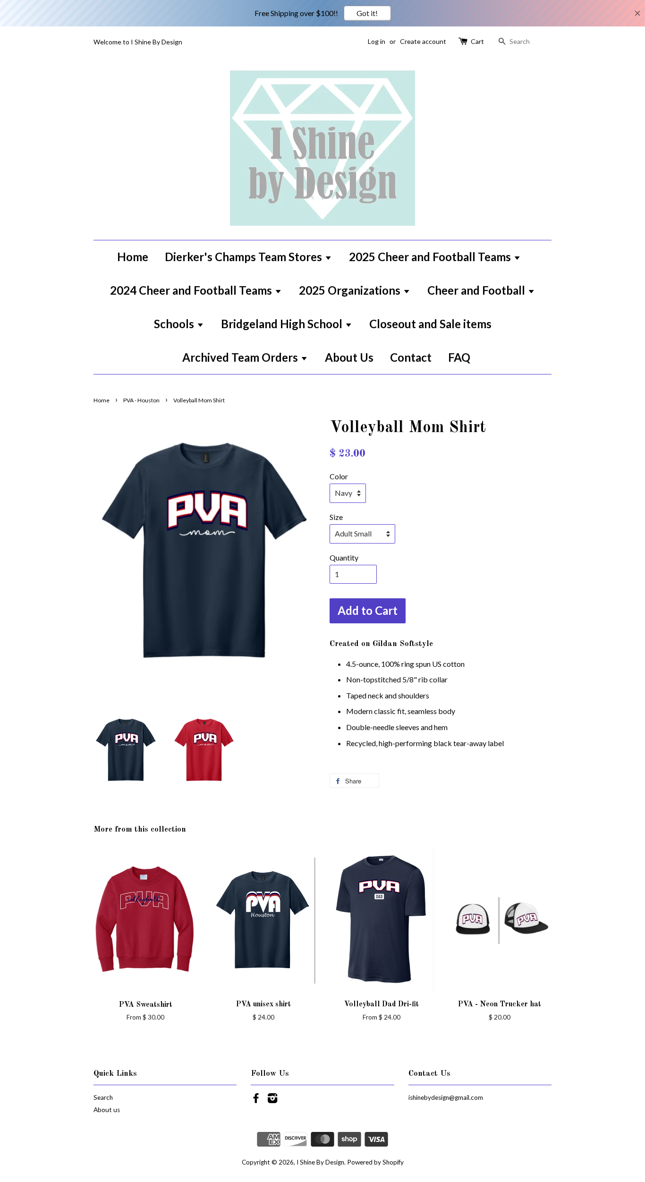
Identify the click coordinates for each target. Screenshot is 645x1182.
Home (132, 257)
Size (336, 516)
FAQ (459, 357)
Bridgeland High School (283, 324)
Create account (423, 41)
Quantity (344, 557)
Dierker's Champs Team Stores (244, 257)
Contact (411, 357)
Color (339, 476)
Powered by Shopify (375, 1162)
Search (103, 1097)
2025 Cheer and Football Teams (431, 257)
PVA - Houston (141, 400)
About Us (349, 357)
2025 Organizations (351, 290)
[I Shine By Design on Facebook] (256, 1100)
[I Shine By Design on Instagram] (272, 1100)
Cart (477, 41)
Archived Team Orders (241, 357)
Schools (175, 324)
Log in (376, 41)
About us (106, 1110)
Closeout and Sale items (430, 324)
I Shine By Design (320, 1162)
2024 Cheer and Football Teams (192, 290)
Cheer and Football (477, 290)
